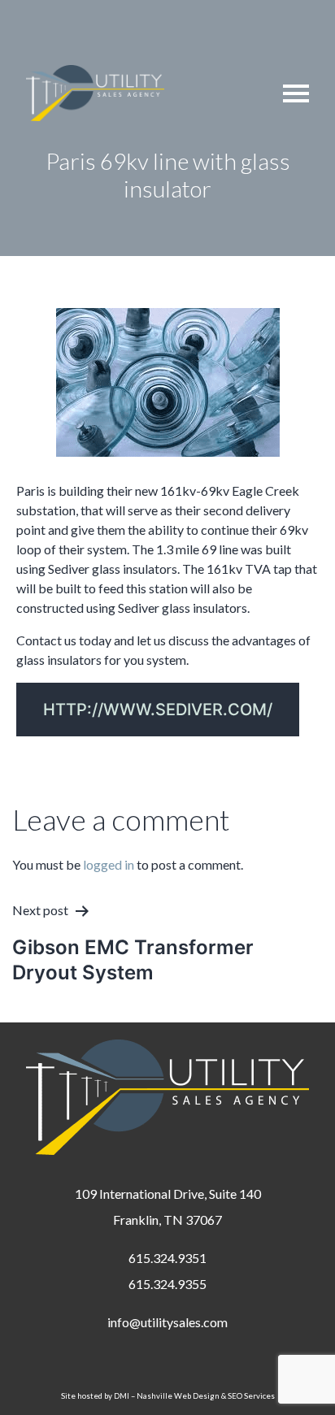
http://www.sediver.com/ (157, 709)
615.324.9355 (167, 1283)
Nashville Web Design (178, 1395)
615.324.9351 (167, 1257)
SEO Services (251, 1395)
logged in (108, 864)
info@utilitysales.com (167, 1322)
